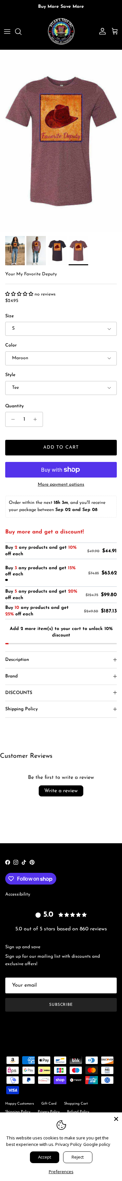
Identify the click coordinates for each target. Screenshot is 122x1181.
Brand (11, 676)
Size (9, 316)
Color (11, 345)
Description (17, 659)
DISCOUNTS (18, 692)
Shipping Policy (21, 709)
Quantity (14, 406)
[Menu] (7, 31)
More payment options (61, 484)
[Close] (116, 1118)
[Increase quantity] (37, 419)
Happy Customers (19, 1104)
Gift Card (49, 1104)
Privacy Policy (68, 1144)
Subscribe (61, 1005)
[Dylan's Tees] (61, 31)
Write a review (61, 791)
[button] (19, 294)
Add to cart (61, 447)
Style (10, 375)
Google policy (96, 1144)
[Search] (21, 31)
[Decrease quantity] (11, 419)
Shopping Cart (76, 1104)
